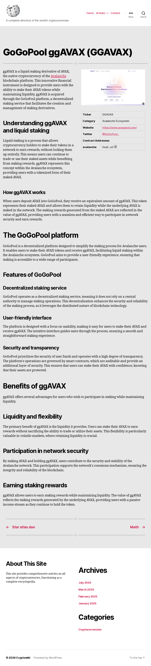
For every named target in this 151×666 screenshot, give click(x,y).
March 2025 (86, 589)
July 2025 (84, 582)
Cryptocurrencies (89, 629)
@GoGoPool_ (110, 134)
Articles (100, 13)
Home (90, 13)
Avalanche (58, 76)
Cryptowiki (23, 657)
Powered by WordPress (48, 657)
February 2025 (87, 596)
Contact (115, 13)
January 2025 (87, 603)
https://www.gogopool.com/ (119, 127)
